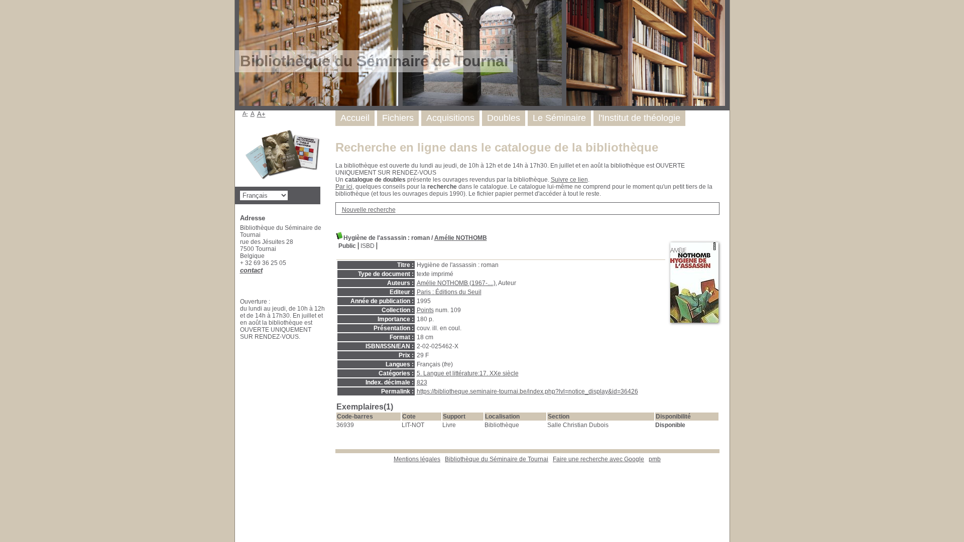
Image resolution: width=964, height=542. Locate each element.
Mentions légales (417, 459)
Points (425, 310)
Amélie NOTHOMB (460, 237)
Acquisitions (450, 118)
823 (422, 382)
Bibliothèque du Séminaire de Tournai (496, 459)
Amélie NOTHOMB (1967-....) (456, 283)
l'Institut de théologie (639, 118)
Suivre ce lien (569, 179)
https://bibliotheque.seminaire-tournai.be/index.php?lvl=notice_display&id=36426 (527, 391)
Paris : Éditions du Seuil (449, 292)
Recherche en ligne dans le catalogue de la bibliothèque (496, 147)
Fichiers (398, 118)
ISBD (367, 245)
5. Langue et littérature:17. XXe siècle (468, 373)
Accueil (355, 118)
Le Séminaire (559, 118)
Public (347, 245)
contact (251, 270)
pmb (655, 459)
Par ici (343, 186)
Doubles (503, 118)
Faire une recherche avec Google (598, 459)
